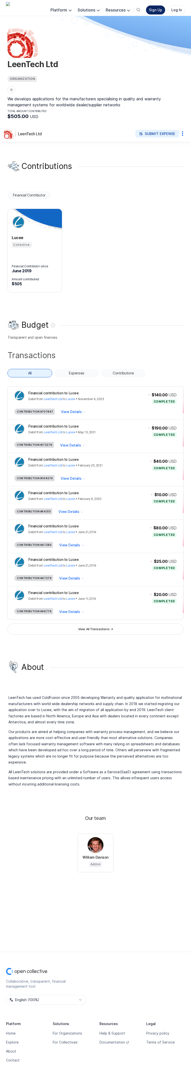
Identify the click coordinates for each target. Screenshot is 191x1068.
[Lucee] (17, 222)
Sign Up (155, 10)
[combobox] (46, 1000)
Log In (176, 10)
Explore (12, 1042)
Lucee (70, 399)
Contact (13, 1060)
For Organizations (67, 1033)
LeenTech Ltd (30, 133)
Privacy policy (157, 1033)
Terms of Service (160, 1042)
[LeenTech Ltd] (10, 134)
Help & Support (112, 1033)
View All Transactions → (95, 629)
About (11, 1051)
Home (11, 1033)
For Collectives (65, 1042)
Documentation (112, 1042)
